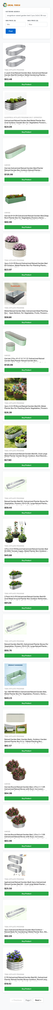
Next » (38, 1000)
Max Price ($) (32, 20)
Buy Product (26, 84)
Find (11, 31)
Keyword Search (13, 11)
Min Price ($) (11, 20)
